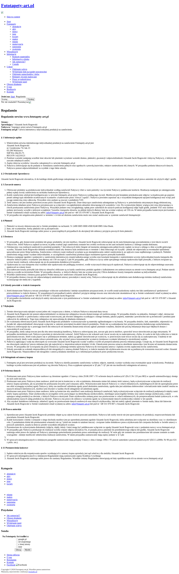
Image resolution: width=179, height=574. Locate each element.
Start (13, 96)
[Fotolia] (30, 102)
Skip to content (13, 17)
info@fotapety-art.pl (55, 212)
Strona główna (13, 555)
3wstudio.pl (32, 572)
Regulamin (11, 560)
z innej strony (24, 544)
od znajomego (24, 542)
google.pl (22, 539)
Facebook (11, 565)
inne (20, 547)
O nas (9, 557)
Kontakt (10, 562)
